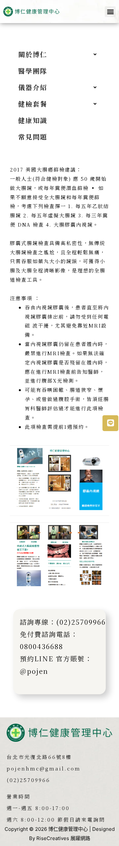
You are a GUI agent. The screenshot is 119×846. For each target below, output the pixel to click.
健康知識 (32, 120)
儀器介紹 (32, 87)
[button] (110, 11)
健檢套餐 (32, 104)
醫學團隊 (32, 71)
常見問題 (32, 136)
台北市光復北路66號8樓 (39, 756)
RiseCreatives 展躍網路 (63, 838)
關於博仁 (32, 54)
